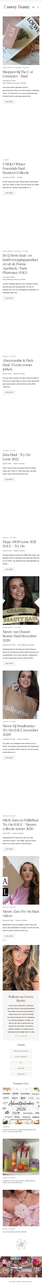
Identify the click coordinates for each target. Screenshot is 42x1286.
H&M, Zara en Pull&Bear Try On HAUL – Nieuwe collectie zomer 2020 (21, 824)
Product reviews (9, 1177)
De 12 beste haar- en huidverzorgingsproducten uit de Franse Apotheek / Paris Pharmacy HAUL (20, 264)
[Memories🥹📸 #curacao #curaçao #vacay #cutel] (5, 1272)
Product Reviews (21, 1051)
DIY (21, 1062)
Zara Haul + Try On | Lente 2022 (17, 457)
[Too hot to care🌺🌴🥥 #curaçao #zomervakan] (36, 1272)
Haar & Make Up (8, 67)
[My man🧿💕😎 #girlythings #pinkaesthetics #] (5, 1261)
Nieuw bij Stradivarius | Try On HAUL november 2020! (20, 730)
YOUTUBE (21, 1068)
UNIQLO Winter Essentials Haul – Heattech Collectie (16, 168)
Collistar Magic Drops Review (15, 1232)
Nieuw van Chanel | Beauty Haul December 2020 (20, 636)
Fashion (6, 356)
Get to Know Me (21, 1036)
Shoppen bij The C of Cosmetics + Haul (18, 74)
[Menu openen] (33, 7)
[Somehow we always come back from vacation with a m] (16, 1272)
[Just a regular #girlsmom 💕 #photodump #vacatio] (26, 1261)
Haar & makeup (21, 1056)
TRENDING (21, 1074)
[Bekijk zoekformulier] (38, 7)
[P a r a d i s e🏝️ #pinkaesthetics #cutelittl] (16, 1261)
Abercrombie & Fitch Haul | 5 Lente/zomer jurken (18, 364)
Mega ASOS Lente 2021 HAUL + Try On (19, 544)
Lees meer (10, 102)
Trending (25, 67)
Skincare (18, 67)
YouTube (6, 159)
